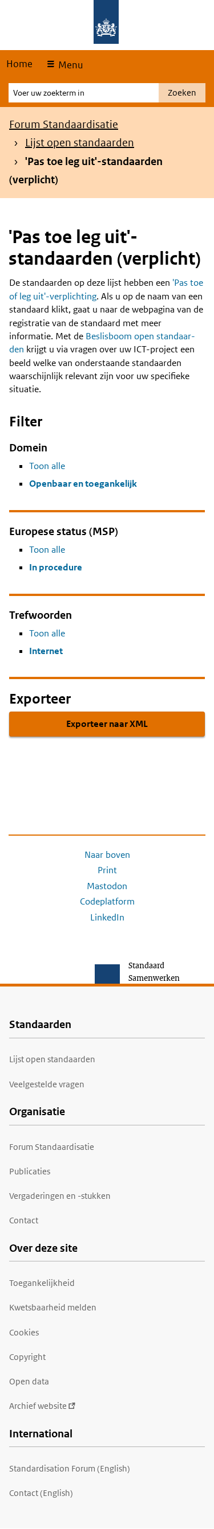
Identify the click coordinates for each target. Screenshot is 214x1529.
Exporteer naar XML (107, 724)
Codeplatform (107, 901)
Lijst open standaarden (79, 142)
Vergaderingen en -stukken (60, 1195)
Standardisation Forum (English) (69, 1468)
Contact (23, 1220)
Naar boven (107, 855)
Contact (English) (41, 1492)
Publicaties (29, 1171)
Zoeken (182, 92)
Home (19, 63)
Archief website (38, 1405)
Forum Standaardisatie (63, 124)
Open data (29, 1381)
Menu (69, 65)
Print (107, 870)
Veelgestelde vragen (46, 1084)
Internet (46, 651)
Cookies (24, 1332)
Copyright (27, 1356)
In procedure (55, 567)
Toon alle (47, 466)
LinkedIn (107, 917)
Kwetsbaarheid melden (52, 1307)
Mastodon (107, 886)
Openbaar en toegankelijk (83, 484)
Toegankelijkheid (42, 1282)
